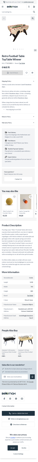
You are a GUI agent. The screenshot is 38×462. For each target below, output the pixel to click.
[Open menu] (2, 6)
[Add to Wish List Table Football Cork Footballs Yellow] (14, 197)
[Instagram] (10, 398)
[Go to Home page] (12, 6)
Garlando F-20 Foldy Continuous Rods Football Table (25, 353)
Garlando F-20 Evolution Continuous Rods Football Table (9, 353)
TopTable (22, 63)
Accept (13, 448)
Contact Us (18, 179)
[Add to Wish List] (26, 72)
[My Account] (28, 6)
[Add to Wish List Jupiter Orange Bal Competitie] (31, 197)
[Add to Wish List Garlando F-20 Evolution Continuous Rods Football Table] (14, 336)
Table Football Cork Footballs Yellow (8, 213)
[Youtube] (22, 398)
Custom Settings (18, 454)
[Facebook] (4, 398)
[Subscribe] (32, 376)
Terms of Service (18, 384)
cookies (12, 437)
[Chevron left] (4, 18)
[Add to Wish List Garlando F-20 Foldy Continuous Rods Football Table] (30, 336)
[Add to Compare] (32, 72)
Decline (24, 448)
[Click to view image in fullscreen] (33, 18)
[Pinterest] (16, 398)
